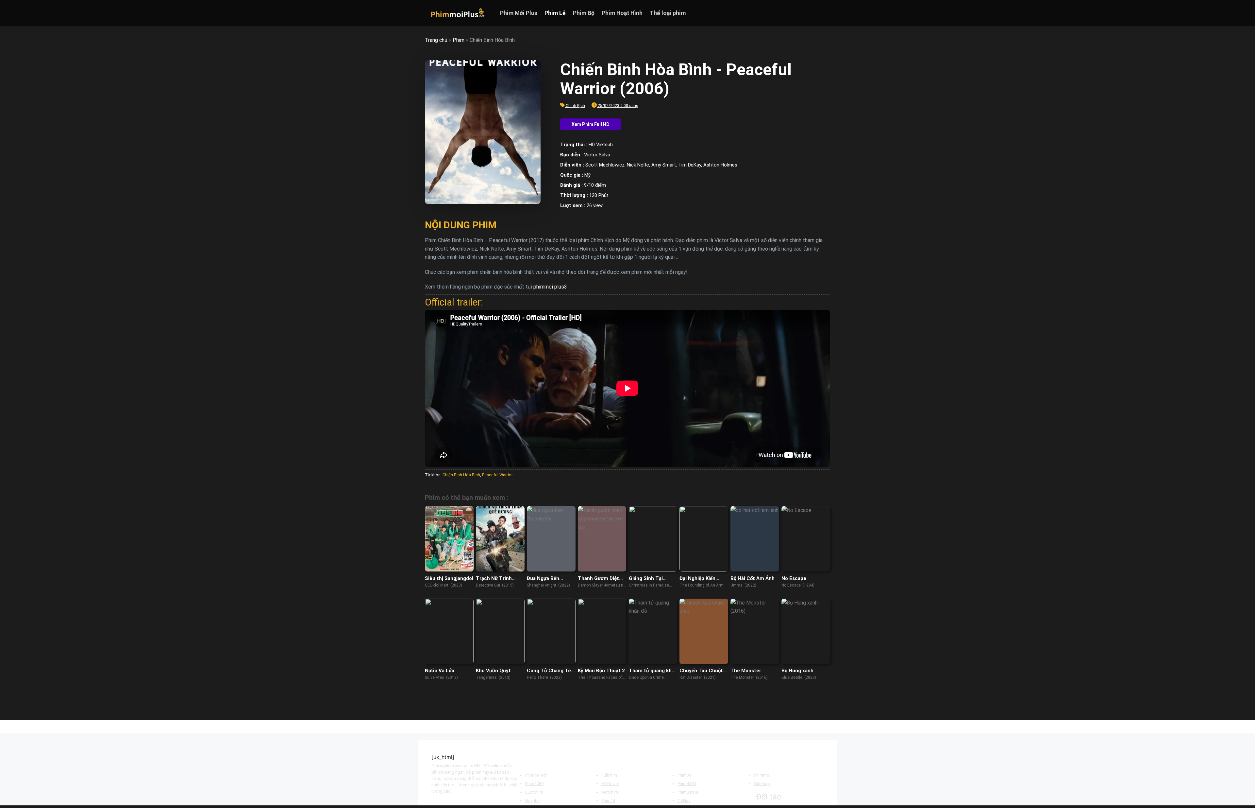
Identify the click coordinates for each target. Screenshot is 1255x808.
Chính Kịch (575, 105)
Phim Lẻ (555, 13)
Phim (458, 40)
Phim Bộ (583, 13)
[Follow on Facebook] (800, 13)
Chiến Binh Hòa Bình (461, 474)
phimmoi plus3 (550, 287)
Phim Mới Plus (518, 13)
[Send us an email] (825, 13)
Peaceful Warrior (497, 474)
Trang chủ (436, 40)
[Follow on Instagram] (809, 13)
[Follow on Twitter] (817, 13)
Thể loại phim (668, 13)
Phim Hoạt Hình (622, 13)
